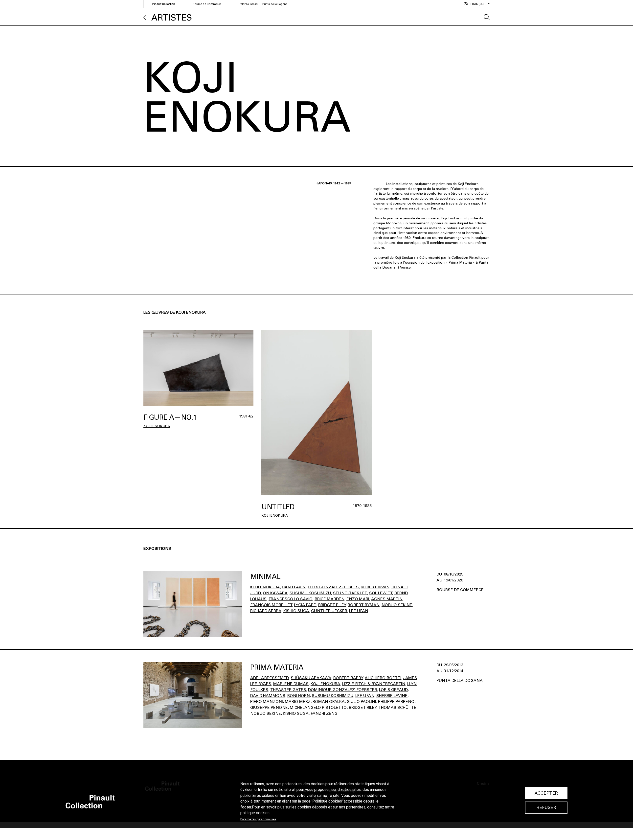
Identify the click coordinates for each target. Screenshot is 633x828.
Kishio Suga (296, 610)
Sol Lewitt (380, 593)
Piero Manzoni (266, 701)
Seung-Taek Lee (350, 593)
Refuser (546, 807)
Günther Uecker (329, 610)
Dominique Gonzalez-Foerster (342, 689)
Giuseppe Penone (269, 707)
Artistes (171, 18)
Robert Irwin (375, 587)
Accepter (546, 793)
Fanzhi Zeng (324, 713)
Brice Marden (329, 599)
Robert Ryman (364, 604)
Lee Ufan (358, 610)
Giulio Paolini (361, 701)
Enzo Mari (357, 599)
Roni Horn (298, 695)
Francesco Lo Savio (291, 599)
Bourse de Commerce (207, 4)
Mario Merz (298, 701)
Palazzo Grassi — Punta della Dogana (263, 4)
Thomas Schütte (397, 707)
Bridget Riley (332, 604)
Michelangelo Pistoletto (318, 707)
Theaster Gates (288, 689)
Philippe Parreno (396, 701)
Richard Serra (265, 610)
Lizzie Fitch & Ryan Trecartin (373, 683)
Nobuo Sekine (397, 604)
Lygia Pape (305, 604)
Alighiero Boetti (383, 677)
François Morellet (271, 604)
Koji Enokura (156, 426)
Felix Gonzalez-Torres (333, 587)
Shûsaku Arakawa (311, 677)
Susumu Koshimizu (310, 593)
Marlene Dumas (291, 683)
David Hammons (267, 695)
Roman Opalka (329, 701)
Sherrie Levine (391, 695)
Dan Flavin (294, 587)
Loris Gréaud (393, 689)
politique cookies (255, 813)
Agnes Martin (387, 599)
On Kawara (275, 593)
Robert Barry (348, 677)
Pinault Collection (163, 4)
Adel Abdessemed (269, 677)
